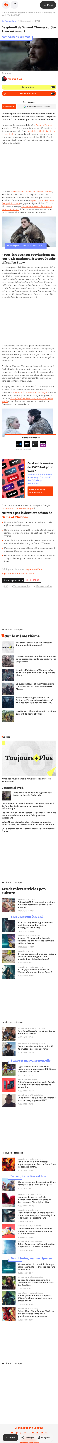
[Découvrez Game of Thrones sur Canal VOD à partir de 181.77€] (43, 446)
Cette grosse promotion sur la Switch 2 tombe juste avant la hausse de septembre (36, 1084)
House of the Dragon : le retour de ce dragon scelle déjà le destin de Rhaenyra (28, 524)
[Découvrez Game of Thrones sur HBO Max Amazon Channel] (19, 446)
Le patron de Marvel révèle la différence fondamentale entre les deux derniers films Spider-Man (34, 1199)
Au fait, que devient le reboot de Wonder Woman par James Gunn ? (35, 970)
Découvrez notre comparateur (37, 491)
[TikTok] (16, 1433)
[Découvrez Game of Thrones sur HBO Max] (27, 446)
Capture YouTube (33, 569)
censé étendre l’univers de (31, 191)
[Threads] (46, 1433)
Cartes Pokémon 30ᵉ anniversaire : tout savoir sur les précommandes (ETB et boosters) (35, 1231)
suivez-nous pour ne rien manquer (18, 508)
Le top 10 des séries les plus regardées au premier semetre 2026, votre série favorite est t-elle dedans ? (28, 823)
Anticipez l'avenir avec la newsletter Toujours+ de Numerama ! (34, 643)
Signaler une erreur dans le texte (18, 573)
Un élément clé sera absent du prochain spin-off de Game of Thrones (36, 712)
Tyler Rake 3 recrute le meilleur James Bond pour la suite (36, 1032)
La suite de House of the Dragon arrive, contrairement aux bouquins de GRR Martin (35, 686)
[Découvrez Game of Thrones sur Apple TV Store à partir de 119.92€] (35, 446)
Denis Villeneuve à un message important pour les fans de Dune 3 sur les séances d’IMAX (37, 1164)
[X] (20, 1433)
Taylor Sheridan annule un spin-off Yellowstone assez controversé (35, 1047)
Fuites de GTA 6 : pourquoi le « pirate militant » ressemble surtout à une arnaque (36, 904)
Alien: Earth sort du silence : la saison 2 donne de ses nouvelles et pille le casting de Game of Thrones (29, 542)
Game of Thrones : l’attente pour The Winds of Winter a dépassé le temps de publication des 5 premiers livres (30, 558)
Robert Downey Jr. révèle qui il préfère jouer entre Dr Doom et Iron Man (36, 1245)
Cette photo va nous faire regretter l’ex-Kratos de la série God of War (32, 793)
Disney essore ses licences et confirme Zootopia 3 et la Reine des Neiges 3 (37, 1183)
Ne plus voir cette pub (12, 629)
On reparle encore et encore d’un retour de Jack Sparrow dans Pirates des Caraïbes (36, 1282)
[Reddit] (33, 1433)
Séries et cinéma (44, 586)
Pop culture (10, 21)
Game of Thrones (44, 125)
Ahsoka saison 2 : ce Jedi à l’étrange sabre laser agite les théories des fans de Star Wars (36, 1267)
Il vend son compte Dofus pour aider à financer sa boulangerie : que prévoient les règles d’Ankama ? (37, 956)
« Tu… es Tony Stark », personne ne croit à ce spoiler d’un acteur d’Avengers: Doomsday (35, 925)
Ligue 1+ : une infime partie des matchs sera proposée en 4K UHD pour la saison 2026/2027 (37, 1069)
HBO (6, 586)
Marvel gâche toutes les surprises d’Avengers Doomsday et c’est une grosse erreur (35, 1298)
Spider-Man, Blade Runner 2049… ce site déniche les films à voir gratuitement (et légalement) (36, 1314)
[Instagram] (24, 1433)
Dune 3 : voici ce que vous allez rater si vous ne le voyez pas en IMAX (37, 1099)
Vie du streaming (21, 586)
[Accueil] (6, 5)
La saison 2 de (30, 392)
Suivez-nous (8, 106)
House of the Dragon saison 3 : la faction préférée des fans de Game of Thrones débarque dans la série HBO (34, 700)
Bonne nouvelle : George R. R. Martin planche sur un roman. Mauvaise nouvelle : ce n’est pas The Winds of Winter (29, 532)
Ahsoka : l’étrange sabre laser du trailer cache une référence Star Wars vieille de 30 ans (36, 941)
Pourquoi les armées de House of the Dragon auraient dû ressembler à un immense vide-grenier (29, 549)
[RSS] (37, 1433)
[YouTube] (12, 1433)
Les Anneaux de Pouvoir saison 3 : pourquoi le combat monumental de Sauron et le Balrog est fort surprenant (29, 815)
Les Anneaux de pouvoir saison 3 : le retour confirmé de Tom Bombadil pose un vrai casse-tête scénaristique (28, 806)
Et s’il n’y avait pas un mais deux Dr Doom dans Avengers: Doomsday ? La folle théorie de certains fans (36, 1215)
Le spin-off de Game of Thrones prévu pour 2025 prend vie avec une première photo (35, 672)
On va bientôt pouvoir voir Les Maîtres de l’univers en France (28, 830)
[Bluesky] (41, 1433)
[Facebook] (29, 1433)
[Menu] (14, 5)
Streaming (25, 21)
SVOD (38, 21)
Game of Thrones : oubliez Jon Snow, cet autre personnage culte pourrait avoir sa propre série (36, 659)
